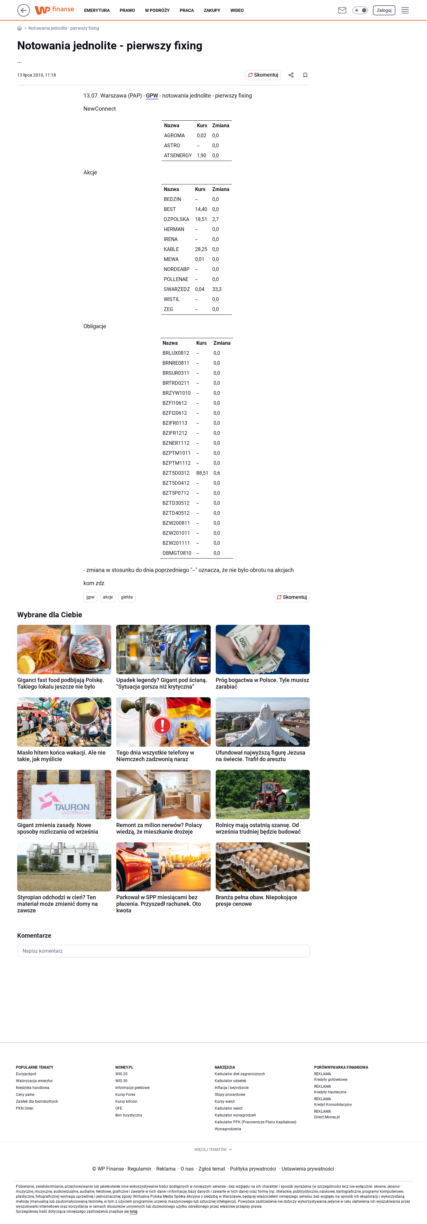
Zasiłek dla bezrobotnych (37, 1101)
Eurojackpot (26, 1074)
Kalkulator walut (229, 1108)
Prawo (127, 10)
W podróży (157, 10)
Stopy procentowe (230, 1094)
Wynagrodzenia (228, 1129)
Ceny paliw (25, 1094)
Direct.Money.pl (327, 1117)
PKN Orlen (24, 1108)
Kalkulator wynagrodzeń (235, 1115)
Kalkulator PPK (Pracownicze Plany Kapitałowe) (255, 1122)
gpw (90, 596)
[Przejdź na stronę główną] (23, 15)
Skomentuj (266, 75)
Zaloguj (384, 10)
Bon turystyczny (128, 1115)
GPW (152, 95)
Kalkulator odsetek (230, 1081)
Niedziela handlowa (32, 1088)
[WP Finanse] (59, 10)
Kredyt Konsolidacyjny (333, 1104)
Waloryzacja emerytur (34, 1081)
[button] (360, 10)
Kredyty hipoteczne (330, 1092)
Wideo (237, 10)
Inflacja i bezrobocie (232, 1088)
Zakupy (212, 10)
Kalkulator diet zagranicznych (240, 1074)
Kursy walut (225, 1101)
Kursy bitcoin (126, 1101)
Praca (187, 10)
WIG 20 (121, 1074)
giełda (127, 596)
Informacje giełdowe (132, 1088)
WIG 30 (121, 1081)
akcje (108, 596)
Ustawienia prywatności (306, 1169)
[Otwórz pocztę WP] (342, 10)
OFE (118, 1108)
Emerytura (97, 10)
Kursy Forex (125, 1094)
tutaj (133, 1211)
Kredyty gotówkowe (330, 1079)
